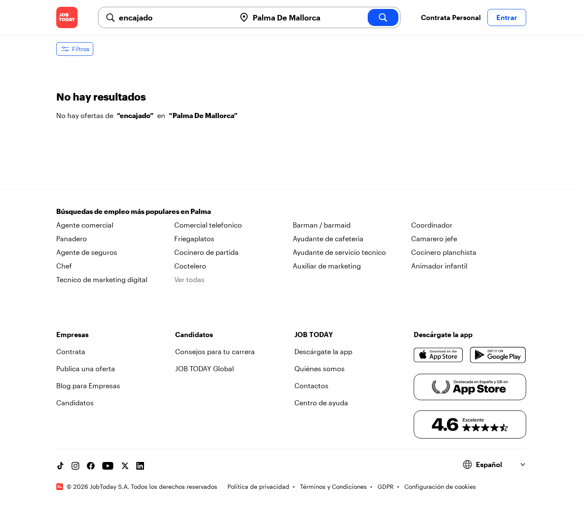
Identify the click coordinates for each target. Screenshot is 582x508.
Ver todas (189, 279)
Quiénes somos (319, 368)
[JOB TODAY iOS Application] (439, 355)
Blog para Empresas (88, 385)
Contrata (70, 351)
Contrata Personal (451, 17)
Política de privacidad (258, 486)
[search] (383, 17)
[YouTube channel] (107, 466)
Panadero (71, 238)
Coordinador (431, 225)
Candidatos (75, 402)
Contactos (311, 385)
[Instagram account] (75, 466)
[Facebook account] (91, 466)
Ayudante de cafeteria (328, 238)
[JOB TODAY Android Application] (498, 355)
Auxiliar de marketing (327, 266)
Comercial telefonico (208, 225)
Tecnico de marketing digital (101, 279)
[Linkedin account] (140, 466)
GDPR (385, 486)
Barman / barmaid (322, 225)
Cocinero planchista (443, 252)
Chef (64, 266)
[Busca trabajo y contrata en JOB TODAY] (67, 17)
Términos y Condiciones (333, 486)
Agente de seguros (86, 252)
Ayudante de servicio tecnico (339, 252)
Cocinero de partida (206, 252)
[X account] (125, 466)
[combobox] (174, 17)
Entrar (506, 17)
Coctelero (190, 266)
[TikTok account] (60, 466)
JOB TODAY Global (204, 368)
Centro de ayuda (321, 402)
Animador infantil (439, 266)
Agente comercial (84, 225)
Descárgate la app (323, 351)
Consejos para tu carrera (215, 351)
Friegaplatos (194, 238)
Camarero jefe (434, 238)
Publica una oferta (85, 368)
